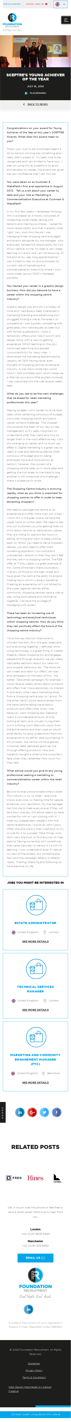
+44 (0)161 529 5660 (35, 1246)
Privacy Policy (34, 1370)
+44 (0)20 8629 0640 (35, 1234)
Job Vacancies (12, 4)
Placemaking (38, 93)
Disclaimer (34, 1363)
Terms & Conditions (34, 1377)
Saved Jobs (35, 4)
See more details (35, 941)
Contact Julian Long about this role (34, 1414)
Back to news (38, 104)
